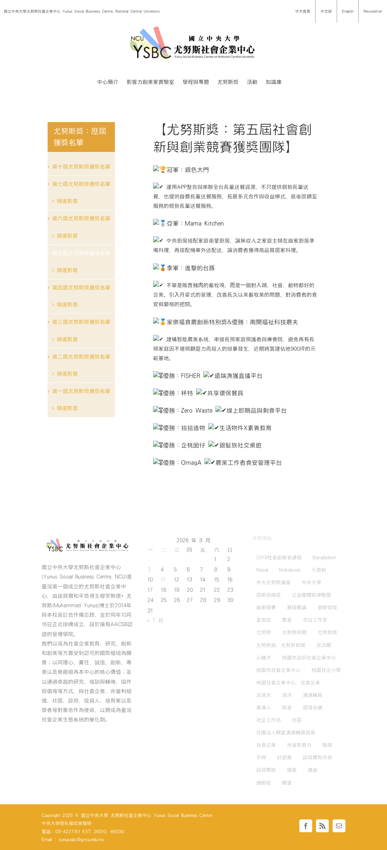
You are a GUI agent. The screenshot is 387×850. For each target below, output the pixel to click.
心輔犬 (263, 657)
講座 (312, 770)
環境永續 (312, 707)
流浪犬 (263, 695)
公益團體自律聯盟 (311, 595)
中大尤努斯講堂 (273, 582)
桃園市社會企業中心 (278, 670)
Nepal (262, 570)
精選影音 (67, 201)
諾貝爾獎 (266, 770)
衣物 (261, 757)
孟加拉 (263, 620)
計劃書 (284, 757)
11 (163, 579)
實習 (287, 620)
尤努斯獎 (327, 632)
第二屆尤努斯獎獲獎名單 (81, 356)
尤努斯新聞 (294, 632)
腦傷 (327, 745)
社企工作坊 (268, 720)
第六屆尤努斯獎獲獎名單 (81, 218)
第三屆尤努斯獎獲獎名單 (81, 322)
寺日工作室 (315, 620)
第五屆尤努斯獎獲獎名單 (81, 253)
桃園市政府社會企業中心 (309, 657)
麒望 (287, 782)
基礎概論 (297, 607)
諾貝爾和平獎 (317, 757)
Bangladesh (324, 557)
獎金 (287, 707)
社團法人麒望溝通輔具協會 (285, 732)
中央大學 (311, 582)
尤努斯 (263, 632)
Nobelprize (289, 570)
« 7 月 (155, 620)
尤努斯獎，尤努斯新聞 (280, 645)
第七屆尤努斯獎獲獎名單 (81, 184)
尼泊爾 (323, 645)
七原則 (318, 570)
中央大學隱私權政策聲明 (66, 823)
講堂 (292, 770)
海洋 (287, 695)
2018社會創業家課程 (279, 557)
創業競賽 (266, 607)
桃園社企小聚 (326, 670)
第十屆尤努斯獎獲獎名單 (81, 166)
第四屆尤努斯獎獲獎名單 (81, 287)
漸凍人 (263, 707)
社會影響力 (299, 745)
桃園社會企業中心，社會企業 (288, 682)
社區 (297, 720)
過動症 (263, 782)
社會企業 (266, 745)
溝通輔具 (312, 695)
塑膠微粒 (327, 607)
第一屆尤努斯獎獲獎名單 (81, 391)
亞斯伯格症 (268, 595)
